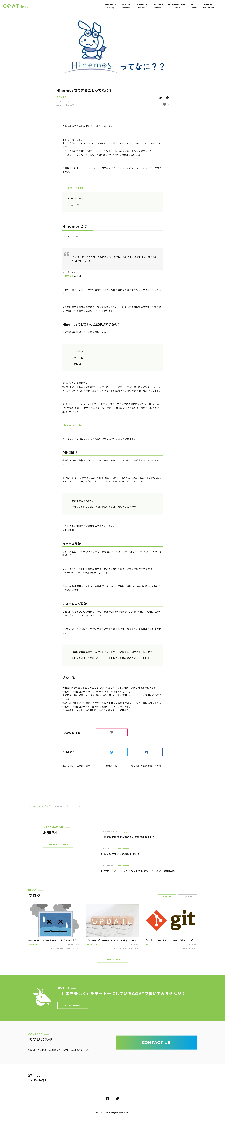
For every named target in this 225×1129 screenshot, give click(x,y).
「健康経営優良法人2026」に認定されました (128, 839)
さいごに (75, 207)
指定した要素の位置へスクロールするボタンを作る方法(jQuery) (165, 768)
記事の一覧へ (112, 768)
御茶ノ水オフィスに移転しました (120, 856)
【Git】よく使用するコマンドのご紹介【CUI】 (169, 942)
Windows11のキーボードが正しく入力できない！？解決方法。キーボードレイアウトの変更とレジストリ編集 (54, 942)
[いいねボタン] (164, 106)
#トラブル (33, 947)
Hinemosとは (78, 200)
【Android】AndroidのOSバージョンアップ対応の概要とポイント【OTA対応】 (112, 942)
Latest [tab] (167, 899)
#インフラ (61, 99)
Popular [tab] (187, 899)
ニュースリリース (123, 834)
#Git (147, 947)
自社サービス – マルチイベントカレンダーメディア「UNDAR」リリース (138, 873)
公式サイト (68, 278)
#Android (92, 947)
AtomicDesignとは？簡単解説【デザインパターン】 (89, 768)
